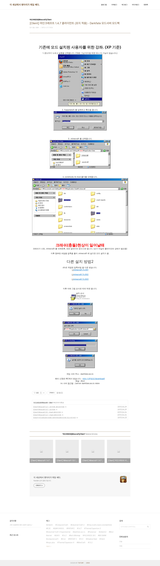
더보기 (48, 546)
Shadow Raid (92, 539)
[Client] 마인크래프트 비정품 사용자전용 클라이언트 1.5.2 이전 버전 (54, 417)
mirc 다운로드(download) (94, 378)
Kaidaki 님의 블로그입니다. (42, 481)
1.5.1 (81, 539)
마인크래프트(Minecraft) (40, 402)
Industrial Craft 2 (78, 525)
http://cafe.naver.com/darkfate (100, 525)
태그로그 (124, 5)
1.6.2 (65, 535)
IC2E (49, 528)
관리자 (88, 563)
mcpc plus (51, 542)
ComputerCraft (62, 525)
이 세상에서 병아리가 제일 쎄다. (25, 4)
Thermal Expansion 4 (66, 542)
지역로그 (114, 5)
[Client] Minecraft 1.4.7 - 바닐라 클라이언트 (47, 415)
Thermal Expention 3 (93, 528)
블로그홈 (104, 5)
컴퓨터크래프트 (59, 528)
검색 (148, 526)
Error (64, 539)
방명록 (146, 5)
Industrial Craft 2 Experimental (58, 532)
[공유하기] (40, 393)
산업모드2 (103, 532)
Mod (111, 532)
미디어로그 (135, 5)
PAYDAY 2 (73, 539)
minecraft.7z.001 (81, 270)
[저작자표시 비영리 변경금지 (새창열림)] (59, 393)
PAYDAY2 (70, 528)
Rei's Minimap (75, 535)
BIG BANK (102, 535)
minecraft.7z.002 (80, 274)
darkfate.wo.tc (79, 532)
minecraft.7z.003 (80, 279)
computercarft (52, 539)
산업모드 (50, 525)
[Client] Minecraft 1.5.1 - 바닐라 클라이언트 (47, 412)
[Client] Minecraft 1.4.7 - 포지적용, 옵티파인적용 (48, 407)
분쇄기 (57, 535)
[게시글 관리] (43, 393)
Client (50, 402)
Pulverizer (92, 532)
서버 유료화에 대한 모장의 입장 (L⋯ (21, 525)
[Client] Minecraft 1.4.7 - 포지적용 (44, 409)
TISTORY (81, 563)
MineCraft (81, 542)
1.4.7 (80, 528)
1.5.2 (90, 542)
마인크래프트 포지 (89, 535)
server (49, 535)
